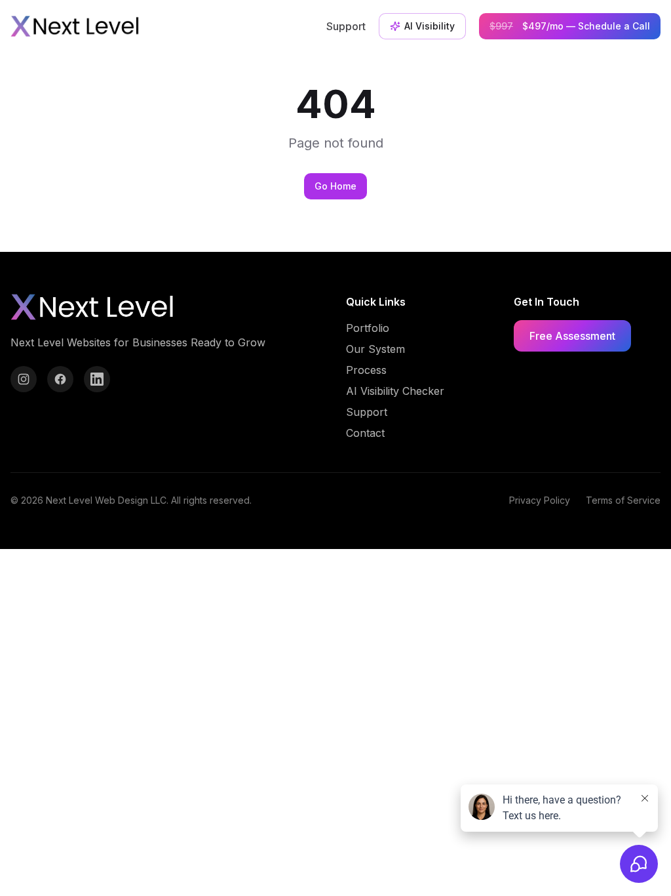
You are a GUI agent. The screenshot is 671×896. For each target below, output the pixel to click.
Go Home (335, 186)
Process (366, 370)
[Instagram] (23, 379)
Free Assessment (572, 335)
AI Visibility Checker (395, 390)
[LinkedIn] (97, 379)
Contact (365, 432)
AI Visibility (429, 25)
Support (346, 26)
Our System (375, 349)
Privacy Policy (539, 500)
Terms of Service (623, 500)
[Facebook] (60, 379)
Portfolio (367, 328)
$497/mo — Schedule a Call (569, 25)
